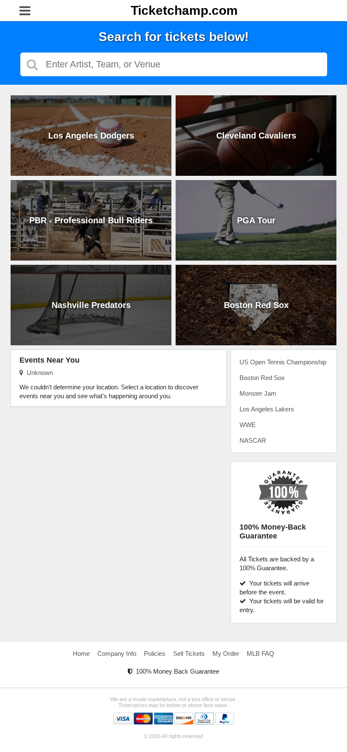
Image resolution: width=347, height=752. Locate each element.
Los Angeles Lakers (267, 409)
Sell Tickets (189, 653)
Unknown (38, 372)
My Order (225, 653)
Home (81, 653)
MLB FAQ (260, 653)
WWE (248, 424)
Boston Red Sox (262, 377)
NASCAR (253, 440)
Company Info (116, 653)
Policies (154, 653)
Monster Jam (258, 393)
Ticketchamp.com (184, 10)
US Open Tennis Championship (283, 362)
